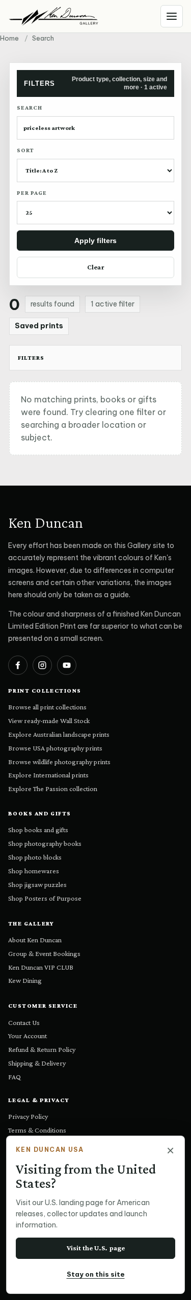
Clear (95, 267)
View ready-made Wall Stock (49, 720)
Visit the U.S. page (96, 1248)
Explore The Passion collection (52, 788)
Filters (31, 357)
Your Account (27, 1036)
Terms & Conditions (37, 1130)
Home (9, 38)
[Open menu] (171, 16)
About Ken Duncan (35, 940)
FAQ (14, 1077)
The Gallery (31, 923)
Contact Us (24, 1022)
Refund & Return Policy (41, 1049)
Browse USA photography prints (55, 748)
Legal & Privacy (39, 1100)
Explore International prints (48, 775)
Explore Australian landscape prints (59, 734)
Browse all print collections (47, 707)
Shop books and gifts (38, 830)
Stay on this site (96, 1274)
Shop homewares (33, 871)
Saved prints (39, 325)
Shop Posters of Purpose (44, 898)
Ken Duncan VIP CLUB (40, 967)
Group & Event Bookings (44, 953)
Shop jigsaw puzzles (37, 884)
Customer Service (42, 1005)
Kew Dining (25, 980)
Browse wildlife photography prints (59, 762)
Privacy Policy (28, 1116)
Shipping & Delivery (37, 1063)
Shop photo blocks (35, 857)
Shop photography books (44, 843)
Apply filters (95, 240)
